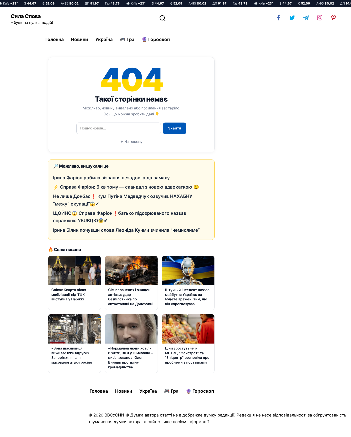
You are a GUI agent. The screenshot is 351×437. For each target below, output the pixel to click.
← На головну (131, 141)
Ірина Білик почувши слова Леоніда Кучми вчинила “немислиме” (126, 230)
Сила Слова (26, 16)
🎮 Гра (127, 39)
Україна (104, 39)
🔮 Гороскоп (156, 39)
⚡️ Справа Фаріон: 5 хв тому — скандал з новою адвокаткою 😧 (126, 187)
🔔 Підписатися (294, 429)
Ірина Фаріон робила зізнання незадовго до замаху (111, 177)
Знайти (174, 128)
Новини (79, 39)
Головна (54, 39)
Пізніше (334, 429)
